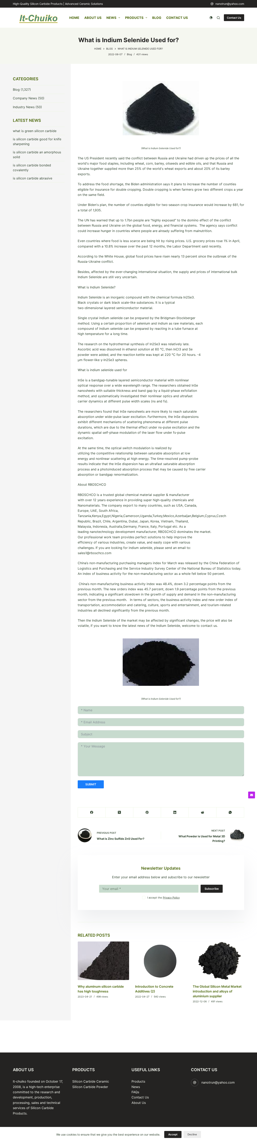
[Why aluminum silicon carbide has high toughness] (103, 960)
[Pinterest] (147, 812)
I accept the (163, 897)
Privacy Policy (171, 897)
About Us (92, 18)
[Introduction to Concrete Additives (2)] (161, 960)
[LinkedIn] (175, 812)
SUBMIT (90, 784)
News (111, 18)
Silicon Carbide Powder (90, 1087)
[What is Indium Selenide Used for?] (161, 108)
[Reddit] (202, 812)
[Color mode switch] (211, 17)
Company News (25, 98)
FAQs (135, 1092)
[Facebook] (92, 812)
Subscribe (212, 888)
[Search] (218, 17)
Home (74, 18)
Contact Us (177, 18)
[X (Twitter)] (119, 812)
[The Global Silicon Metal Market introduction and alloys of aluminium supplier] (218, 960)
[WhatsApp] (230, 812)
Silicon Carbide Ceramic (90, 1081)
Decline (192, 1134)
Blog (156, 18)
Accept (172, 1134)
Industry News (24, 107)
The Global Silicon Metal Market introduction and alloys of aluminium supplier (217, 991)
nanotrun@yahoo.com (229, 3)
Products (134, 18)
